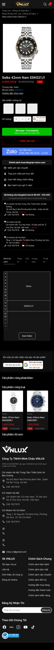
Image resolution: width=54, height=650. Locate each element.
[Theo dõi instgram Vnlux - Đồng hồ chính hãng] (18, 627)
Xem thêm (27, 336)
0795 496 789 (26, 153)
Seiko (16, 87)
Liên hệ (5, 569)
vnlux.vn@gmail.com (16, 551)
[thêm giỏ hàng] (14, 394)
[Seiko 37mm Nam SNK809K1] (12, 401)
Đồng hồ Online (9, 579)
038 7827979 (13, 214)
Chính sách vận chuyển (39, 574)
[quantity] (16, 119)
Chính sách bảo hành (38, 564)
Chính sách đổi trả (37, 579)
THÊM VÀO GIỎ (27, 141)
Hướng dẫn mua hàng (39, 585)
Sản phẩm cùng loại (13, 387)
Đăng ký (46, 610)
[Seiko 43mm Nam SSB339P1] (37, 401)
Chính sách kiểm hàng (39, 595)
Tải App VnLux (9, 564)
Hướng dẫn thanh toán (39, 590)
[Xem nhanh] (20, 394)
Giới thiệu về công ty (12, 574)
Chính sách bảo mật (38, 569)
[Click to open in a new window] (27, 48)
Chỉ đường (29, 214)
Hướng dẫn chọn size (12, 93)
